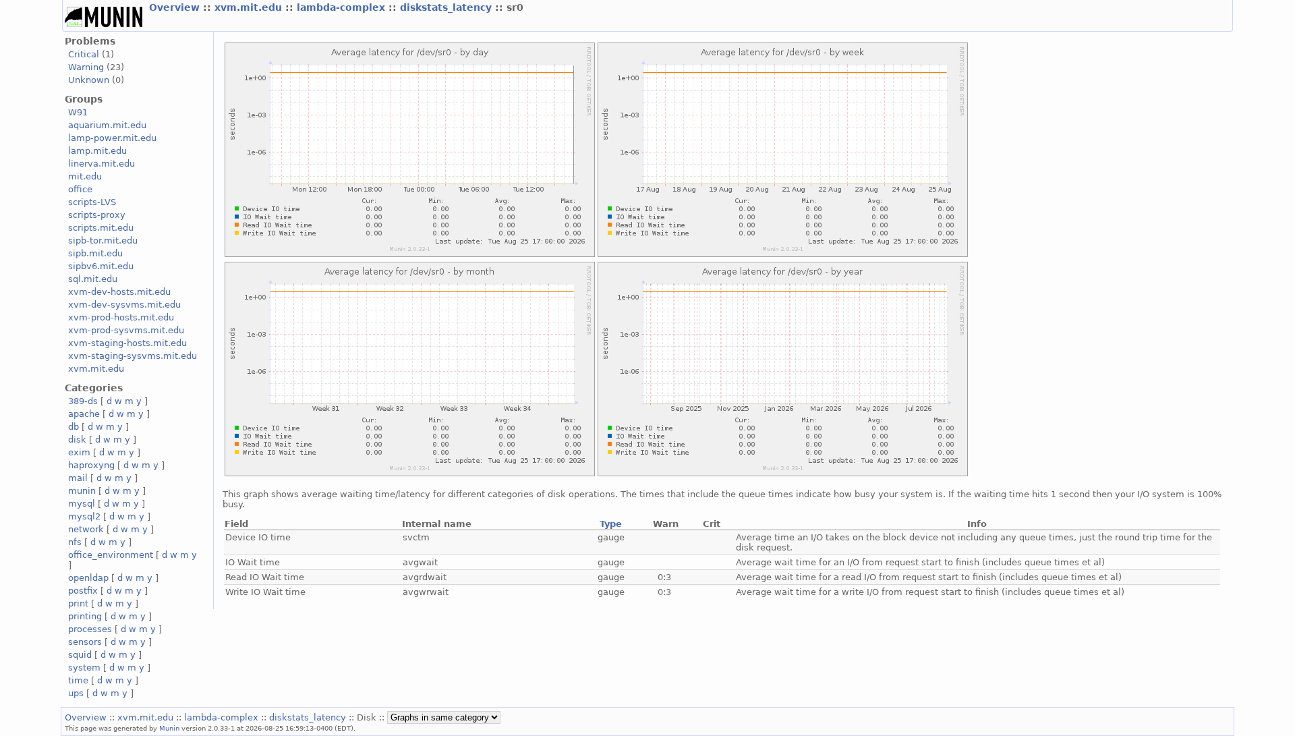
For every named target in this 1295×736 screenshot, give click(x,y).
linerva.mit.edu (101, 164)
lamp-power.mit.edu (112, 138)
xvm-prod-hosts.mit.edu (121, 317)
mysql (81, 504)
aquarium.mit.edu (107, 125)
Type (611, 524)
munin (82, 491)
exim (79, 452)
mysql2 (84, 516)
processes (90, 629)
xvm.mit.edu (249, 7)
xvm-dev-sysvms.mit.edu (124, 305)
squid (80, 655)
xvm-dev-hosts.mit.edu (119, 292)
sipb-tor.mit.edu (103, 240)
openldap (88, 578)
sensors (85, 642)
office (80, 189)
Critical (83, 54)
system (84, 667)
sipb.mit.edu (95, 253)
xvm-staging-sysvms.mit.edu (132, 356)
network (86, 529)
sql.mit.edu (92, 279)
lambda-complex (342, 7)
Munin (169, 728)
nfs (75, 542)
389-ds (83, 401)
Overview (176, 7)
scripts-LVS (92, 202)
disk (77, 439)
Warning (86, 67)
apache (84, 414)
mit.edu (85, 176)
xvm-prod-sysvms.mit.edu (126, 330)
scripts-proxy (96, 215)
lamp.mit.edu (97, 151)
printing (85, 616)
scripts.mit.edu (101, 228)
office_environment (110, 555)
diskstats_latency (447, 7)
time (78, 680)
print (78, 603)
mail (78, 478)
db (73, 427)
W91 (78, 112)
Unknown (88, 80)
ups (76, 693)
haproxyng (91, 465)
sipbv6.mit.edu (101, 266)
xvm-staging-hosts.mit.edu (127, 343)
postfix (83, 591)
